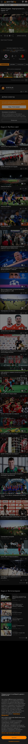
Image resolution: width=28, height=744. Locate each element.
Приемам (14, 737)
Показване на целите (14, 741)
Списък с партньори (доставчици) (10, 732)
